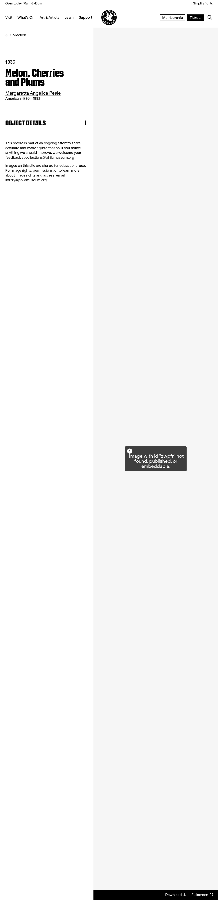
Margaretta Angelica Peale (33, 93)
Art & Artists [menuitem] (50, 17)
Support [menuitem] (85, 17)
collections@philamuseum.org (49, 158)
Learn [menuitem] (69, 17)
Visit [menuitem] (8, 17)
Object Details (25, 122)
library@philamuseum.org (26, 180)
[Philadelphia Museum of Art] (109, 17)
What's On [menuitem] (25, 17)
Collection (18, 35)
